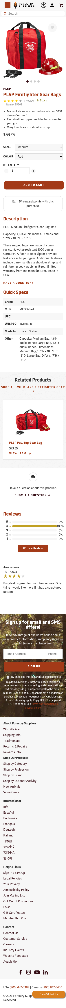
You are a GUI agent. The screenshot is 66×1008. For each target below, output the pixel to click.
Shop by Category (15, 764)
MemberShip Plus (15, 918)
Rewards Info (12, 752)
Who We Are (11, 729)
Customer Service (15, 939)
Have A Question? (18, 283)
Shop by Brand (12, 775)
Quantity (11, 165)
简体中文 (9, 847)
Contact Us (10, 933)
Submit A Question (31, 495)
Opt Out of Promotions (18, 901)
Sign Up (34, 666)
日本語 (7, 841)
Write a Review (33, 548)
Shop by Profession (16, 769)
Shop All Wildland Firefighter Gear (33, 387)
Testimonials (11, 741)
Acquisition (10, 962)
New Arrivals (11, 786)
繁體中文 (9, 852)
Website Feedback (15, 956)
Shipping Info (12, 735)
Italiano (8, 835)
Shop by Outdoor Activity (19, 781)
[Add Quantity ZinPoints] (33, 171)
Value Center (12, 792)
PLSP (7, 89)
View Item (18, 453)
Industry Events (13, 950)
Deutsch (9, 830)
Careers (8, 944)
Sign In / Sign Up (14, 873)
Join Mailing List (14, 895)
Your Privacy (11, 884)
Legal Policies (12, 878)
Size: (7, 147)
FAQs (6, 907)
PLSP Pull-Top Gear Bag (25, 443)
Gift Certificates (14, 913)
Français (9, 824)
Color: (9, 156)
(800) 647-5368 (19, 987)
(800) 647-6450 (52, 987)
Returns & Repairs (15, 746)
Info (5, 807)
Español (8, 812)
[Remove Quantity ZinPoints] (6, 171)
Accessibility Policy (16, 890)
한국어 (7, 858)
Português (10, 818)
